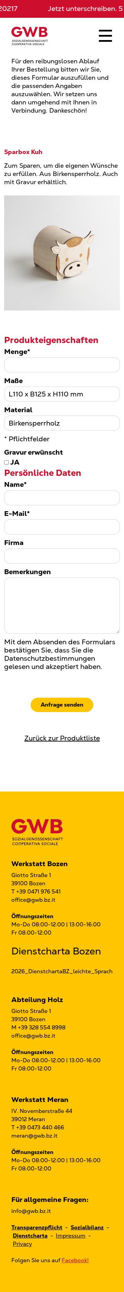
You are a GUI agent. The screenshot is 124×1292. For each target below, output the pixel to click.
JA (14, 462)
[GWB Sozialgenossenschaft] (29, 35)
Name (15, 484)
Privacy (22, 1243)
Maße (13, 381)
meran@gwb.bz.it (34, 1135)
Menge (17, 351)
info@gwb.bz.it (31, 1211)
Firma (13, 543)
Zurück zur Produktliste (62, 738)
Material (18, 410)
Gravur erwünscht (33, 452)
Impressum (70, 1235)
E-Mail (17, 513)
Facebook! (75, 1260)
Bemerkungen (27, 572)
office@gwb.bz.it (33, 899)
